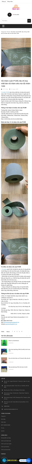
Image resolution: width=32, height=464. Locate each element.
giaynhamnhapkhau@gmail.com (11, 322)
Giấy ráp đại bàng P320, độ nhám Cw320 (18, 367)
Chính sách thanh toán (6, 440)
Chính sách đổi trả (5, 446)
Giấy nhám (3, 422)
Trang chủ (3, 31)
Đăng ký (4, 1)
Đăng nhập (10, 1)
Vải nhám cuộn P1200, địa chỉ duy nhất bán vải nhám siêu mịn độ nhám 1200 (15, 83)
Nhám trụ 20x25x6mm (14, 340)
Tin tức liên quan (7, 336)
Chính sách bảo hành (5, 449)
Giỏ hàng (15, 13)
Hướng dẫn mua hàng (6, 437)
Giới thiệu (3, 419)
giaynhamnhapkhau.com (11, 324)
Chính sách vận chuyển (6, 443)
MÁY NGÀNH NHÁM (5, 425)
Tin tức (8, 31)
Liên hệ (2, 430)
